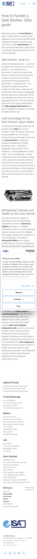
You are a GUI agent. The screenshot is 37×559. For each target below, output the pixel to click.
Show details (26, 286)
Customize (17, 299)
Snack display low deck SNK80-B (13, 472)
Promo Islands (8, 427)
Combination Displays (10, 429)
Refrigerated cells (8, 460)
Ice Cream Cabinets (9, 400)
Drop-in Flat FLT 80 (9, 467)
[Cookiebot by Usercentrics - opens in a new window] (26, 251)
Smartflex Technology (10, 434)
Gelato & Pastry (11, 382)
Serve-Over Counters (9, 417)
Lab (5, 440)
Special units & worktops (11, 465)
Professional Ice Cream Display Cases (15, 386)
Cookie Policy (29, 490)
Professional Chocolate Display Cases (15, 391)
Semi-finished (10, 456)
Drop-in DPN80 (8, 470)
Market (6, 413)
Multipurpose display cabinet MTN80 (15, 480)
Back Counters (8, 432)
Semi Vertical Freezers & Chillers (13, 422)
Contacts (6, 501)
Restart (5, 499)
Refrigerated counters (10, 448)
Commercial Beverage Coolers (13, 408)
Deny (18, 306)
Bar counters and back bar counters (14, 462)
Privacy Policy (29, 487)
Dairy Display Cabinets (10, 405)
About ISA (6, 491)
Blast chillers (7, 443)
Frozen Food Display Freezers (12, 403)
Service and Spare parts (10, 506)
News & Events (8, 504)
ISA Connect (7, 451)
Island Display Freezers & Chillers (13, 424)
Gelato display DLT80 (10, 477)
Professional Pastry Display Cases (14, 389)
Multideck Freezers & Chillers (12, 419)
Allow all (18, 292)
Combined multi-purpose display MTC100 (16, 482)
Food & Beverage (11, 397)
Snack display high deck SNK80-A (14, 475)
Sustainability (7, 494)
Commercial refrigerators (11, 446)
